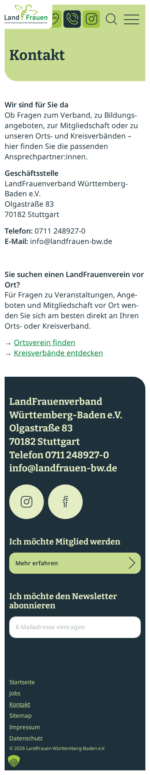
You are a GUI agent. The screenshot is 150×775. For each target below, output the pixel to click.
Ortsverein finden (44, 342)
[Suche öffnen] (111, 19)
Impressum (24, 727)
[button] (14, 761)
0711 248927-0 (77, 455)
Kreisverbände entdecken (58, 352)
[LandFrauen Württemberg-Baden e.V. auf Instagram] (26, 501)
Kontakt (19, 704)
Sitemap (20, 715)
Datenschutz (26, 738)
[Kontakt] (72, 19)
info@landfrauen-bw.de (63, 468)
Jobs (14, 693)
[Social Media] (91, 19)
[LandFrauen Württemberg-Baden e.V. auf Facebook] (65, 501)
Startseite (22, 682)
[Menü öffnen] (131, 19)
